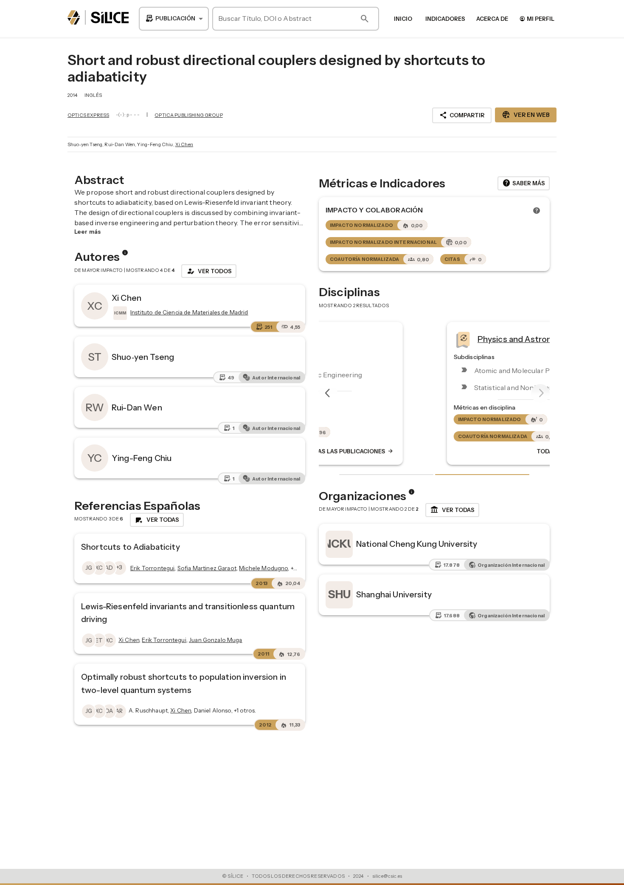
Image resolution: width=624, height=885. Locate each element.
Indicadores (445, 18)
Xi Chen (184, 144)
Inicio (403, 18)
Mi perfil (536, 18)
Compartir (461, 115)
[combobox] (174, 18)
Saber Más (523, 183)
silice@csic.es (387, 876)
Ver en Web (526, 115)
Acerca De (492, 18)
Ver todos (209, 271)
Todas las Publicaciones (474, 451)
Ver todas (452, 510)
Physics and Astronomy (417, 339)
